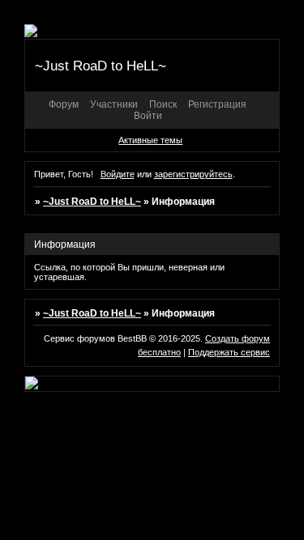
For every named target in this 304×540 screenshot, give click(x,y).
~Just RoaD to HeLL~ (92, 201)
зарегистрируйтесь (193, 174)
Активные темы (150, 140)
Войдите (118, 174)
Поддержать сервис (229, 352)
